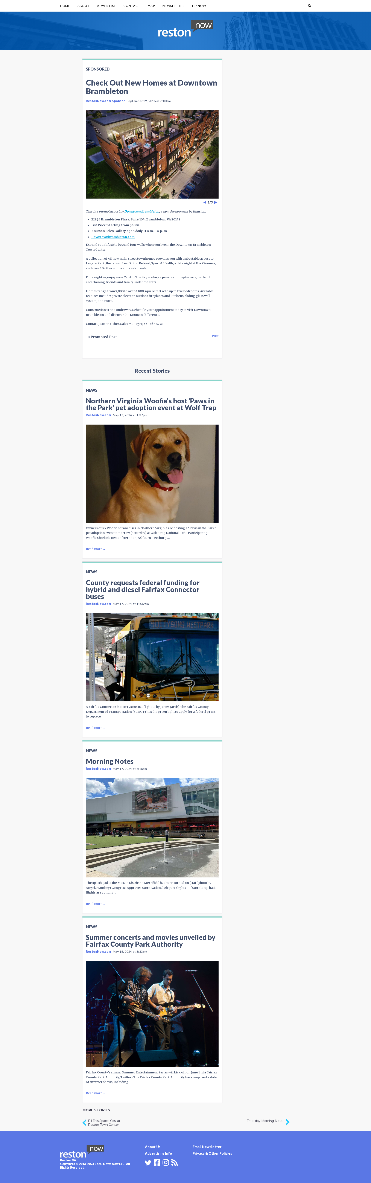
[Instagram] (166, 1162)
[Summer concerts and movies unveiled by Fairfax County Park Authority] (152, 1014)
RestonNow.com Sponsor (105, 101)
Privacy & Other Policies (212, 1153)
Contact (131, 6)
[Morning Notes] (152, 828)
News (91, 390)
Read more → (96, 549)
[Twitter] (148, 1163)
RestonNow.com (98, 415)
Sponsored (97, 69)
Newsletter (174, 6)
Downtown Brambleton (141, 211)
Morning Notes (110, 761)
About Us (153, 1147)
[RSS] (174, 1162)
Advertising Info (158, 1153)
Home (65, 6)
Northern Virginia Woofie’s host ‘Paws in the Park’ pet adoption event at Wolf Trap (151, 404)
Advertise (106, 6)
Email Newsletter (207, 1147)
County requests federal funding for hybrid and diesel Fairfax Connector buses (142, 589)
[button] (309, 6)
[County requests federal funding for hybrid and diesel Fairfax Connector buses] (152, 657)
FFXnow (199, 6)
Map (151, 6)
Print (215, 336)
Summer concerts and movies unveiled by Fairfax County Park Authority (151, 940)
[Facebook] (157, 1162)
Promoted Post (104, 337)
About (84, 6)
